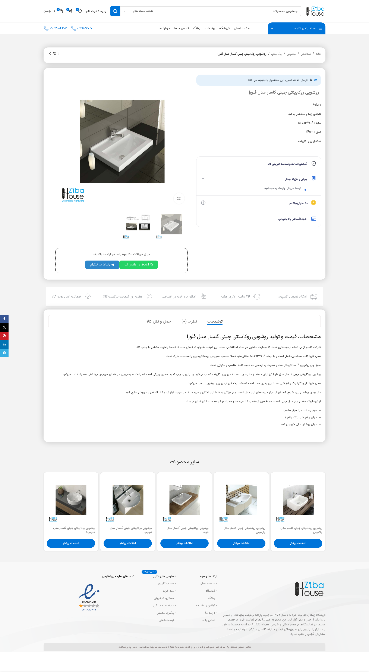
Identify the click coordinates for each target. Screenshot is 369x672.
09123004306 (58, 28)
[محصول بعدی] (50, 54)
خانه (318, 54)
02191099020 (84, 28)
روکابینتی (276, 54)
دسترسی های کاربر (159, 576)
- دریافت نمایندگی (164, 605)
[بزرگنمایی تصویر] (179, 198)
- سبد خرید (169, 591)
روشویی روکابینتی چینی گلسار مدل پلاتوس (301, 530)
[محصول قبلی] (58, 54)
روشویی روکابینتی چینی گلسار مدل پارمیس (244, 530)
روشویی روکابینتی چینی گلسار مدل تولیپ (131, 530)
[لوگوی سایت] (315, 11)
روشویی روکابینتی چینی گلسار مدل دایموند (74, 530)
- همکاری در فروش (165, 598)
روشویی (291, 54)
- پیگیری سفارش (166, 613)
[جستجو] (115, 11)
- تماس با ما (209, 620)
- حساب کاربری (167, 583)
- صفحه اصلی (208, 583)
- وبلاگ (212, 598)
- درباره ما (211, 613)
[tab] (215, 321)
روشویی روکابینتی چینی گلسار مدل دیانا (188, 530)
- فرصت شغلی (167, 620)
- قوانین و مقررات (206, 605)
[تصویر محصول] (298, 500)
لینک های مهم (208, 576)
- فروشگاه (211, 591)
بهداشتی (306, 54)
